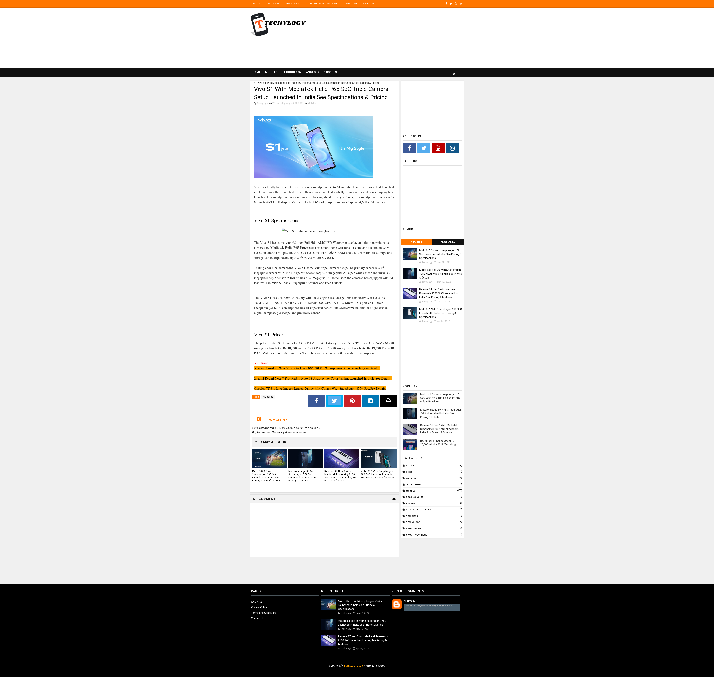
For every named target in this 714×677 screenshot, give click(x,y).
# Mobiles (267, 396)
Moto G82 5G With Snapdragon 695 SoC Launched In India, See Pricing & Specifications (266, 476)
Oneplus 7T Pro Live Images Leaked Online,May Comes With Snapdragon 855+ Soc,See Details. (320, 388)
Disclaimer (272, 3)
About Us (256, 602)
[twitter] (451, 4)
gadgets (411, 478)
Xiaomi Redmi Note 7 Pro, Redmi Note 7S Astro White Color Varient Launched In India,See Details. (323, 378)
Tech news (412, 516)
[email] (447, 670)
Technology (292, 72)
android (410, 466)
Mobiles (271, 72)
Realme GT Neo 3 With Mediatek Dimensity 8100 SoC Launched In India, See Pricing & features (340, 476)
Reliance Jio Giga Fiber (418, 510)
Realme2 (410, 503)
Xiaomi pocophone (416, 535)
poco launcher (414, 497)
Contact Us (350, 3)
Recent (416, 241)
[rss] (461, 4)
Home (256, 3)
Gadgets (330, 72)
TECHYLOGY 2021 (352, 665)
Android (312, 72)
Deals (409, 472)
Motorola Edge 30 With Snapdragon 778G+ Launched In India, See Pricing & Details (302, 476)
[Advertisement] (396, 38)
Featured (448, 241)
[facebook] (446, 4)
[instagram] (434, 670)
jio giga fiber (413, 485)
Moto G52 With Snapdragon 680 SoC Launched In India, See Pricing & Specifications (378, 474)
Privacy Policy (294, 3)
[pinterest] (460, 670)
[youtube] (456, 4)
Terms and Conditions (323, 3)
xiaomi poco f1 (414, 528)
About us (368, 3)
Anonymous (410, 600)
